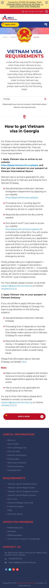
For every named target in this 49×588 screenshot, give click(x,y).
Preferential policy (15, 528)
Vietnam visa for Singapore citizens (23, 491)
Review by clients (15, 514)
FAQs (9, 510)
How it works (13, 444)
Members (11, 531)
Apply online (10, 24)
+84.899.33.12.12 (15, 559)
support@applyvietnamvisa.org (17, 286)
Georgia (36, 37)
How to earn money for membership (23, 539)
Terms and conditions (16, 463)
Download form (14, 470)
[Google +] (14, 569)
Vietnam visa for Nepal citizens (21, 488)
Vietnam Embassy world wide (20, 503)
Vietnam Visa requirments (20, 37)
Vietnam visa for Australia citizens (22, 484)
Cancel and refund (15, 466)
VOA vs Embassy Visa (16, 448)
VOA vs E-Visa (13, 451)
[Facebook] (6, 569)
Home (5, 37)
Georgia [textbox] (6, 99)
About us (11, 440)
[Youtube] (17, 569)
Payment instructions (16, 455)
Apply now (24, 416)
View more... (12, 499)
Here (24, 362)
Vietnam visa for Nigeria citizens (22, 495)
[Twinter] (10, 569)
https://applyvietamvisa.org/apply (21, 197)
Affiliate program (14, 535)
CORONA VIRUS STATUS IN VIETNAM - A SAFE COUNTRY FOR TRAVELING (25, 5)
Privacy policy (13, 459)
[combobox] (24, 99)
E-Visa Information (15, 506)
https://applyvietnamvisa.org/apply (19, 165)
